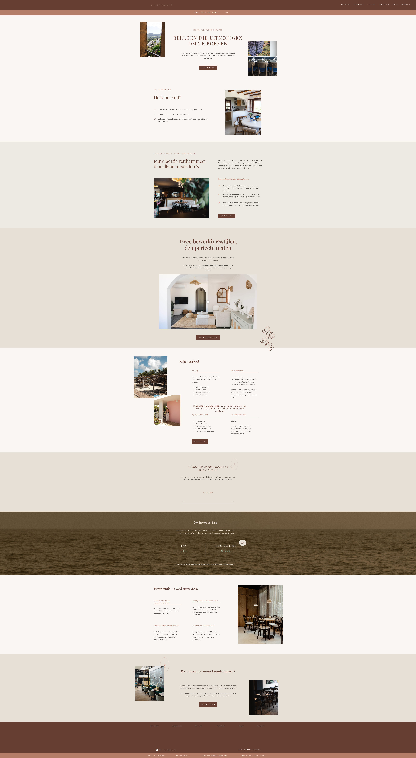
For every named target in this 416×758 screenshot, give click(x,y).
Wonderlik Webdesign (219, 755)
